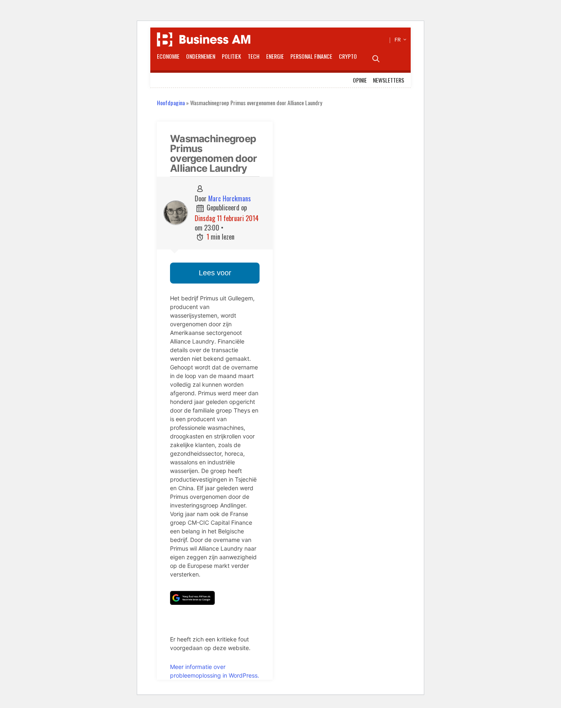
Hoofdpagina (171, 102)
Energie (275, 56)
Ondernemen (200, 56)
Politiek (231, 56)
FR (399, 39)
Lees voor (215, 273)
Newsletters (388, 80)
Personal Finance (311, 56)
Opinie (360, 80)
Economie (168, 56)
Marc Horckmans (229, 198)
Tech (254, 56)
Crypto (348, 56)
